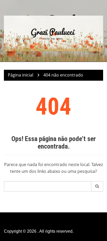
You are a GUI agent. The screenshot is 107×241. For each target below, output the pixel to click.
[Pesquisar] (97, 186)
